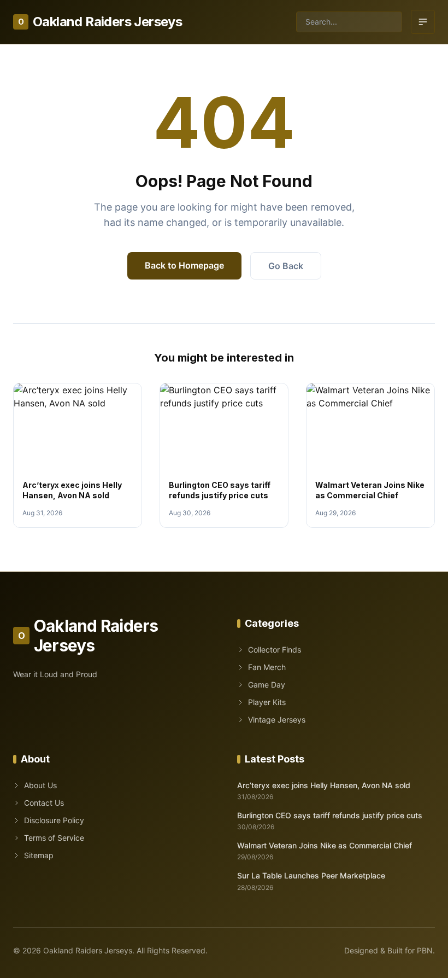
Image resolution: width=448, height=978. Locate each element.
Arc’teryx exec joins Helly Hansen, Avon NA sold (323, 785)
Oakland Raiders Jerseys (100, 22)
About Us (40, 785)
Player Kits (267, 702)
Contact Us (44, 802)
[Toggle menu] (423, 22)
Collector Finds (274, 649)
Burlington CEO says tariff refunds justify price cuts (329, 815)
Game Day (266, 684)
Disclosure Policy (54, 820)
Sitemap (39, 855)
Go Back (285, 265)
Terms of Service (54, 837)
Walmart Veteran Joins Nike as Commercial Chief (324, 845)
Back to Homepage (184, 265)
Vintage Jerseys (276, 719)
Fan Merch (267, 667)
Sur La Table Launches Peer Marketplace (311, 875)
